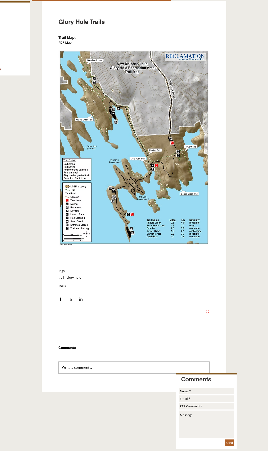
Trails (62, 286)
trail (61, 277)
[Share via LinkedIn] (81, 299)
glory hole (74, 277)
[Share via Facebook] (60, 299)
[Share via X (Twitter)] (71, 299)
